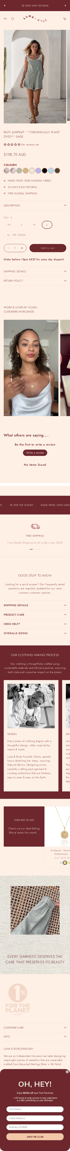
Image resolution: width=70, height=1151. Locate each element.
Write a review (35, 453)
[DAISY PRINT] (13, 170)
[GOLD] (65, 862)
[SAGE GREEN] (19, 170)
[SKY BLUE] (51, 170)
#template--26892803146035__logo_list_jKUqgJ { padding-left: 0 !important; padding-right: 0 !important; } (35, 573)
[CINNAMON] (25, 170)
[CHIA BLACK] (44, 170)
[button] (12, 144)
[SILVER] (61, 862)
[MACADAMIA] (32, 170)
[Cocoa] (57, 170)
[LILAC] (38, 170)
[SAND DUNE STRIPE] (6, 170)
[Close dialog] (67, 1071)
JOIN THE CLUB (35, 1136)
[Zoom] (65, 118)
